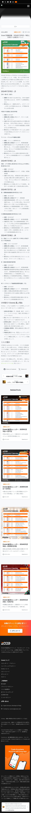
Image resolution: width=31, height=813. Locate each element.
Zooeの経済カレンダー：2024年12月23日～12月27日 (15, 601)
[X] (5, 2)
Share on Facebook (11, 369)
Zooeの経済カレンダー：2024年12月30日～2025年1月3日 (15, 545)
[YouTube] (8, 2)
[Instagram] (13, 2)
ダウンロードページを (7, 363)
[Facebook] (3, 2)
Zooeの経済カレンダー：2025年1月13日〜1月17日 (15, 430)
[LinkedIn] (10, 2)
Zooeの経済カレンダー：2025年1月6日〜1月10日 (15, 488)
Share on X (24, 369)
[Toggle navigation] (28, 6)
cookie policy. (10, 810)
